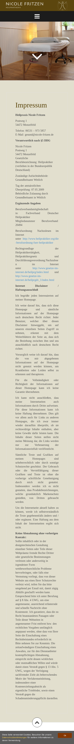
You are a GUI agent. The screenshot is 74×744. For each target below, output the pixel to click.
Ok (65, 735)
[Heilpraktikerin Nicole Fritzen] (37, 5)
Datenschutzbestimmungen (14, 737)
